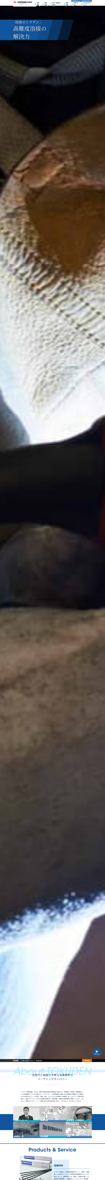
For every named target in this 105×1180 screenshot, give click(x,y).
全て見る (87, 1060)
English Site (75, 1)
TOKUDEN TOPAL (85, 1)
